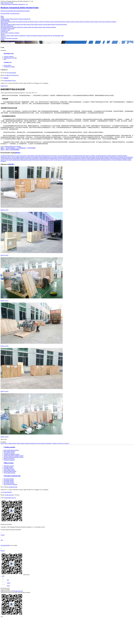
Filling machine (13, 19)
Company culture (9, 35)
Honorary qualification (19, 35)
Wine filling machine (6, 24)
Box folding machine (37, 27)
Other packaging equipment (49, 27)
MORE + (18, 152)
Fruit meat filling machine (49, 24)
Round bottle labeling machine (8, 21)
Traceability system (5, 30)
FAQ (5, 59)
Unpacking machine (16, 27)
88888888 (5, 78)
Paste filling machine (26, 24)
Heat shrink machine (6, 27)
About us (3, 34)
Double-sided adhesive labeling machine (64, 21)
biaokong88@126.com (10, 80)
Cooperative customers (13, 32)
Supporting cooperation (12, 38)
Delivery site (51, 35)
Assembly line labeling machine (46, 21)
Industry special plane (99, 21)
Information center (59, 35)
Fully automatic (17, 146)
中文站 (11, 2)
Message (7, 2)
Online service (4, 85)
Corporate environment (31, 35)
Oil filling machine (15, 24)
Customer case (4, 31)
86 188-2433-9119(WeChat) (12, 75)
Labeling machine (5, 19)
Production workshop (42, 35)
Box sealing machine (26, 27)
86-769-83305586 (5, 13)
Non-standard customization (7, 28)
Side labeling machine (33, 21)
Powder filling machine (61, 24)
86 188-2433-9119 (14, 13)
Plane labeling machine (21, 21)
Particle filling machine (36, 24)
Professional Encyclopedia (25, 41)
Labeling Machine (8, 146)
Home (2, 16)
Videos (2, 17)
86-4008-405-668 (13, 487)
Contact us (3, 37)
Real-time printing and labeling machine (84, 21)
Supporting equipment (110, 21)
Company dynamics (8, 56)
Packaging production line (24, 19)
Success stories (4, 32)
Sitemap (3, 2)
